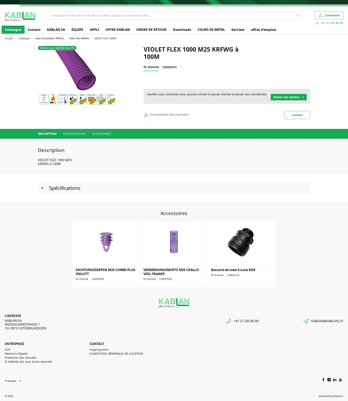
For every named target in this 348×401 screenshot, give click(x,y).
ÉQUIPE (77, 29)
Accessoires (101, 134)
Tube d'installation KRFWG (49, 38)
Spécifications (74, 134)
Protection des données (21, 357)
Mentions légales (16, 353)
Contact (34, 29)
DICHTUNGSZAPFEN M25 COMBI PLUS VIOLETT (105, 272)
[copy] (180, 67)
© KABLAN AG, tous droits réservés (28, 362)
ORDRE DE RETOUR (151, 29)
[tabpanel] (77, 75)
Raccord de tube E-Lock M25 (233, 270)
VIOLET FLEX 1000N (105, 38)
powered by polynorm (331, 396)
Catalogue (13, 29)
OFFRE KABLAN (118, 29)
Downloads (182, 29)
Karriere (237, 29)
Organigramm (99, 349)
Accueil (9, 38)
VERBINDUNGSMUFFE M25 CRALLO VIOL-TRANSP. (171, 272)
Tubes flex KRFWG (79, 38)
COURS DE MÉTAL (211, 29)
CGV (7, 349)
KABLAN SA (56, 29)
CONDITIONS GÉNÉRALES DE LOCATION (116, 353)
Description (47, 134)
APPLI (94, 29)
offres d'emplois (263, 29)
